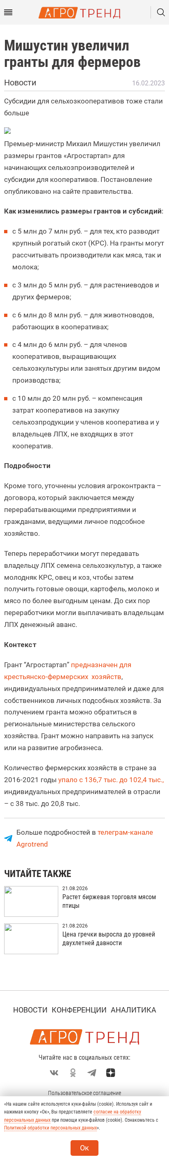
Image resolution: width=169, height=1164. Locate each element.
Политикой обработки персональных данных (50, 1128)
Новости (30, 1010)
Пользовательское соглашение (84, 1093)
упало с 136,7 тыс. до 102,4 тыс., (111, 780)
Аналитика (133, 1010)
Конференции (79, 1010)
